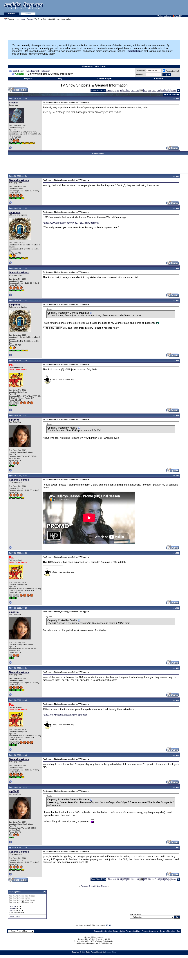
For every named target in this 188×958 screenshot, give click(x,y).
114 (162, 90)
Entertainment (32, 71)
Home (22, 19)
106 (149, 90)
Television (45, 71)
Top (178, 931)
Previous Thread (88, 886)
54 (118, 90)
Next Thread (102, 886)
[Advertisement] (143, 7)
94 (121, 90)
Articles (28, 13)
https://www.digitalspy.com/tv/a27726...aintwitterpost (71, 222)
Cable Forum (18, 71)
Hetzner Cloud (110, 952)
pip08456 (14, 419)
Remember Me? (172, 71)
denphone (14, 212)
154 (166, 90)
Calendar (158, 79)
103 (137, 90)
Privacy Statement (150, 931)
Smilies (12, 908)
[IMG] (11, 910)
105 (145, 90)
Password (140, 74)
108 (158, 90)
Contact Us (99, 931)
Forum (11, 13)
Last (173, 90)
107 (154, 90)
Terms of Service (167, 931)
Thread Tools (170, 95)
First (109, 90)
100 (124, 90)
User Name (140, 70)
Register (28, 79)
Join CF (178, 16)
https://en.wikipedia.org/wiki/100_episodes (65, 714)
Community (103, 79)
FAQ (60, 79)
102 (133, 90)
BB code (12, 906)
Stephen (13, 102)
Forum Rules (14, 917)
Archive (136, 931)
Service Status (111, 931)
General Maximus (19, 180)
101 (128, 90)
